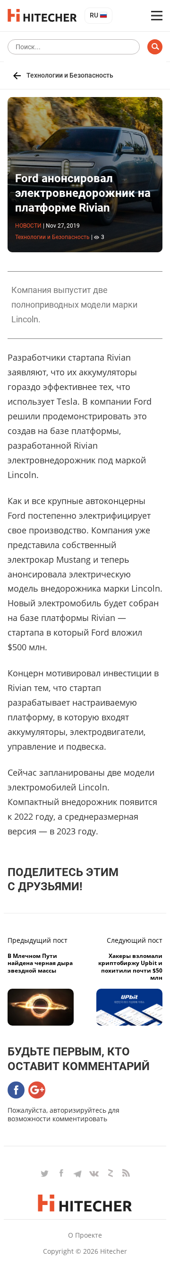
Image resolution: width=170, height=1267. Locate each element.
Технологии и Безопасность (69, 75)
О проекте (85, 1235)
